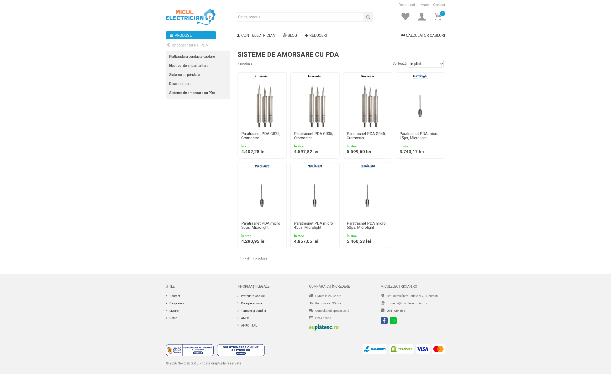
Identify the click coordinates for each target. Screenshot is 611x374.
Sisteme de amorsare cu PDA (192, 93)
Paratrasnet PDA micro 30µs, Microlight (260, 225)
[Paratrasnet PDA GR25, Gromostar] (262, 104)
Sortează (400, 63)
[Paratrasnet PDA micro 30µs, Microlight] (262, 194)
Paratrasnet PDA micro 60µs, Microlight (366, 225)
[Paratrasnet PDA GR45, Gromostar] (367, 104)
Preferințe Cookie (252, 296)
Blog (292, 35)
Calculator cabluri (425, 35)
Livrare (424, 5)
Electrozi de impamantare (188, 66)
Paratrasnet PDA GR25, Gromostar (260, 136)
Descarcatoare (180, 84)
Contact (439, 5)
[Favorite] (407, 16)
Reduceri (318, 35)
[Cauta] (368, 17)
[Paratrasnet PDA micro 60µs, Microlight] (367, 194)
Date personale (251, 303)
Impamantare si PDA (190, 45)
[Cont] (423, 16)
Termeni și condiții (253, 310)
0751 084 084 (396, 310)
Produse (183, 35)
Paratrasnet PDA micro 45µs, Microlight (313, 225)
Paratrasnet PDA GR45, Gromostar (366, 136)
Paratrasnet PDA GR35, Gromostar (313, 136)
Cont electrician (258, 35)
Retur (173, 318)
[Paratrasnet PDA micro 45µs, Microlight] (315, 194)
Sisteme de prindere (184, 75)
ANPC (244, 318)
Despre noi (407, 5)
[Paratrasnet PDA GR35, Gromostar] (315, 104)
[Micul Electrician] (191, 16)
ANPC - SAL (248, 325)
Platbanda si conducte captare (192, 56)
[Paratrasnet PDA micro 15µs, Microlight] (420, 104)
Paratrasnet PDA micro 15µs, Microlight (419, 136)
